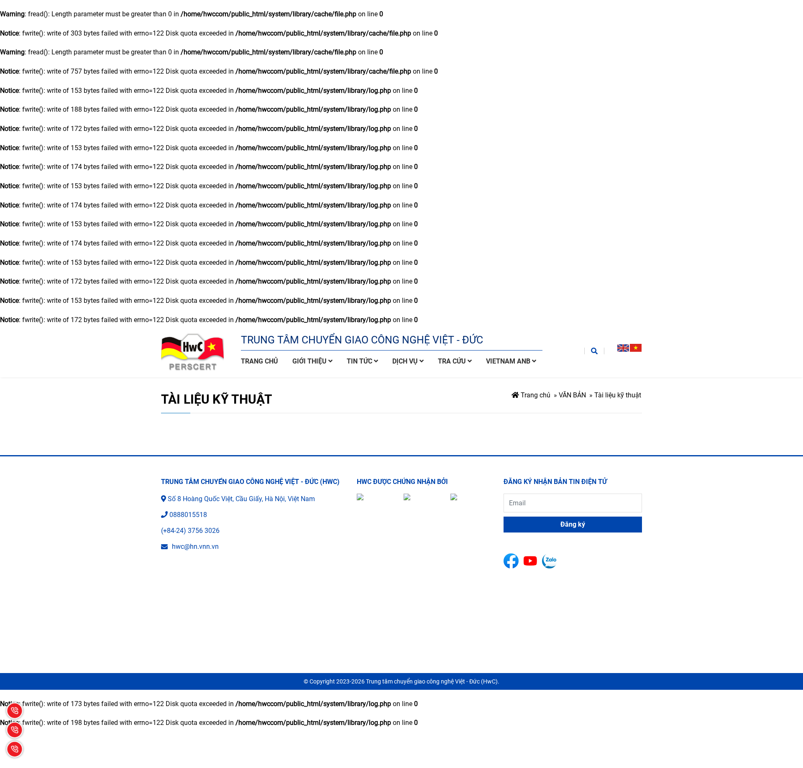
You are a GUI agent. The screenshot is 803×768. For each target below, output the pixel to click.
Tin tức (360, 361)
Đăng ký (572, 524)
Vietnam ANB (509, 361)
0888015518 (188, 515)
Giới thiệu (310, 361)
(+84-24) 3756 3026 (190, 531)
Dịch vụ (405, 361)
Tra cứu (453, 361)
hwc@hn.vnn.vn (195, 546)
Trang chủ (259, 361)
